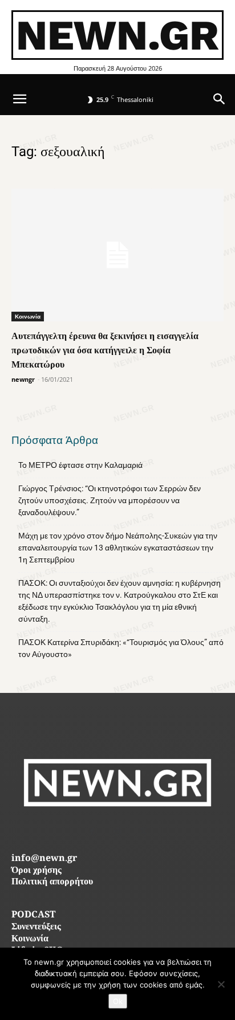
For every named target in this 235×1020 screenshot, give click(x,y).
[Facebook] (92, 832)
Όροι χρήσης (36, 871)
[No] (220, 984)
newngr (23, 379)
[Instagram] (118, 832)
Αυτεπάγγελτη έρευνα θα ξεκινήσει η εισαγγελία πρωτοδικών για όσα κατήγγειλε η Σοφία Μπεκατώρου (104, 350)
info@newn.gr (44, 859)
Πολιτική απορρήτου (52, 882)
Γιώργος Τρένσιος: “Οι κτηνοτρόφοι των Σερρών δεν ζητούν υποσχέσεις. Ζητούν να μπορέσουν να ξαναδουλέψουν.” (109, 500)
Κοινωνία (27, 316)
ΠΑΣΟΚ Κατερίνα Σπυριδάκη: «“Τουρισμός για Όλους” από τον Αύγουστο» (121, 648)
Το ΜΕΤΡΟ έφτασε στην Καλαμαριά (80, 465)
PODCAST (33, 915)
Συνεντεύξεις (36, 927)
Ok (118, 1001)
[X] (143, 832)
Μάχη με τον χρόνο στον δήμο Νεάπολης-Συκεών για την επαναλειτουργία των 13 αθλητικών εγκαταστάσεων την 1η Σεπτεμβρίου (117, 547)
